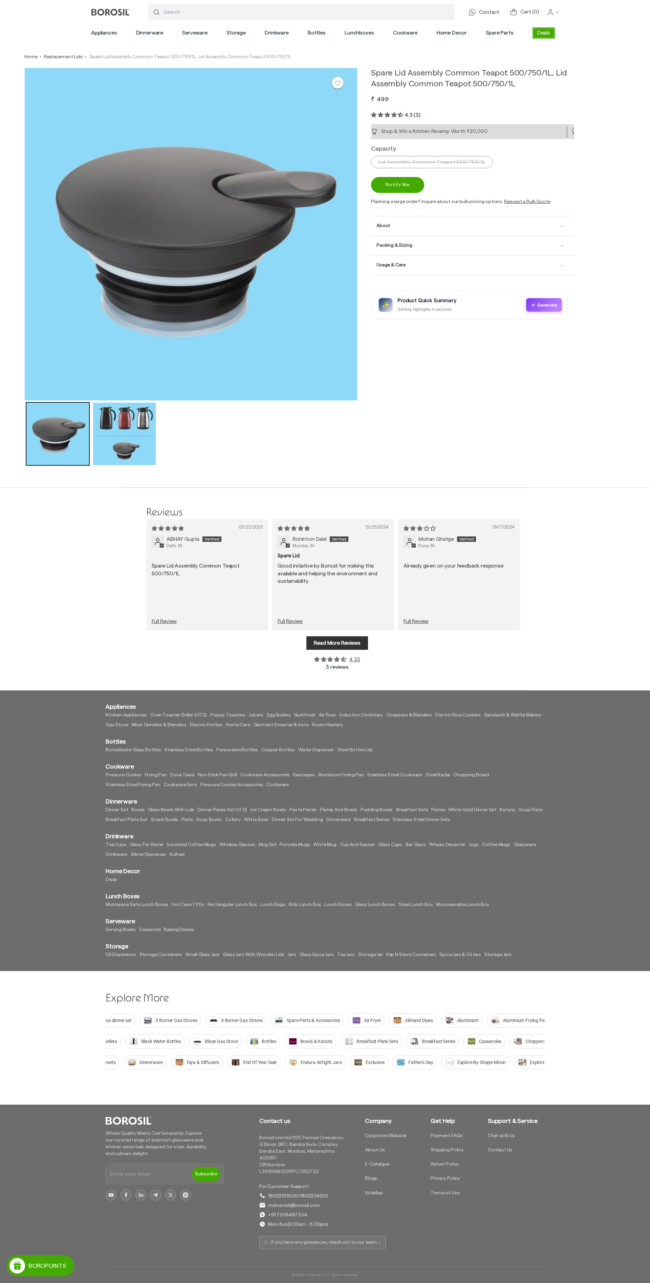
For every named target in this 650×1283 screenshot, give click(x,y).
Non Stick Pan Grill (217, 775)
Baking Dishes (179, 929)
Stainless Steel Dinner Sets (421, 819)
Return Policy (445, 1164)
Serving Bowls (121, 929)
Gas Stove (117, 725)
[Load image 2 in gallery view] (124, 434)
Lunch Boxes (337, 904)
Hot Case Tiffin (188, 904)
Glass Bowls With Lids (171, 810)
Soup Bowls (208, 819)
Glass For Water (147, 844)
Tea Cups (116, 844)
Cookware (405, 33)
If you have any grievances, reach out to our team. (324, 1242)
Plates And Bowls (338, 810)
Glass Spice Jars (316, 954)
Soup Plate (530, 810)
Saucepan (304, 775)
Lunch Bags (272, 904)
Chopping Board (471, 775)
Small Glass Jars (202, 954)
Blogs (371, 1178)
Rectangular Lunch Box (232, 904)
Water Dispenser (316, 750)
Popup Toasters (227, 715)
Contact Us (500, 1150)
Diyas (111, 879)
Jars (292, 954)
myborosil (314, 1275)
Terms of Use (445, 1193)
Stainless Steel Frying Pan (133, 784)
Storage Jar (370, 954)
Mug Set (268, 844)
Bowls (137, 810)
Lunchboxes (359, 33)
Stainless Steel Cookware (394, 775)
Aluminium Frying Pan (341, 775)
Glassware (525, 844)
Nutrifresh (305, 715)
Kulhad (177, 854)
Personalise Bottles (237, 750)
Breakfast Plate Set (127, 819)
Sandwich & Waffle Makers (512, 715)
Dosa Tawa (182, 775)
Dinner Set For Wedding (297, 819)
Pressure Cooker (124, 775)
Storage (236, 33)
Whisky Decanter (447, 844)
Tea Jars (346, 954)
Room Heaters (327, 725)
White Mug (325, 844)
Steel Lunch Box (415, 904)
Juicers (256, 715)
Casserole (150, 929)
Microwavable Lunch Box (462, 904)
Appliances (104, 33)
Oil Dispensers (121, 954)
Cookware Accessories (265, 775)
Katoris (507, 810)
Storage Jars (498, 954)
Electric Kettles (206, 725)
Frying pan (156, 775)
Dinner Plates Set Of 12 (222, 810)
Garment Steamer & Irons (281, 725)
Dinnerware (149, 33)
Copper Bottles (278, 750)
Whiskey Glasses (237, 844)
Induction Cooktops (361, 715)
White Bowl (256, 819)
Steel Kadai (438, 775)
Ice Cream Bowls (268, 810)
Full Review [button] (164, 621)
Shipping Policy (447, 1150)
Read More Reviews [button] (337, 643)
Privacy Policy (445, 1178)
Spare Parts (499, 33)
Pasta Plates (303, 810)
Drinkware (277, 33)
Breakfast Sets (412, 810)
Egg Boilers (279, 715)
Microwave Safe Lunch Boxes (137, 904)
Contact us (274, 1121)
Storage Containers (160, 954)
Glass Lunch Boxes (375, 904)
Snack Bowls (164, 819)
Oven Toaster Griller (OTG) (178, 715)
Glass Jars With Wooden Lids (253, 954)
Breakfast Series (371, 819)
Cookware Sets (180, 784)
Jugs (473, 844)
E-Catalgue (377, 1164)
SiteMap (374, 1193)
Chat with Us (501, 1135)
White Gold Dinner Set (472, 810)
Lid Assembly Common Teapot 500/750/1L (431, 162)
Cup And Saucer (357, 844)
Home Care (238, 725)
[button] (104, 33)
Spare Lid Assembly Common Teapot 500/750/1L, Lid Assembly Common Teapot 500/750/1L (190, 56)
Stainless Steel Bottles (189, 750)
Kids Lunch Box (305, 904)
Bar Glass (416, 844)
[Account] (553, 12)
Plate (187, 819)
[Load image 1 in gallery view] (57, 434)
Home (30, 56)
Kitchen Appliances (126, 715)
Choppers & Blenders (409, 715)
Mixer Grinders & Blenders (159, 725)
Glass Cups (390, 844)
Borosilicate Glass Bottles (133, 750)
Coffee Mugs (496, 844)
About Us (375, 1150)
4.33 (354, 659)
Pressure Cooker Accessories (231, 784)
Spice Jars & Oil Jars (460, 954)
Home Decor (452, 33)
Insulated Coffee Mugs (191, 844)
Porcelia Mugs (295, 844)
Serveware (195, 33)
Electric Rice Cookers (458, 715)
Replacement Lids (63, 56)
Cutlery (233, 819)
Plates (438, 810)
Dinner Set (117, 810)
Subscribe (206, 1174)
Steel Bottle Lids (355, 750)
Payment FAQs (446, 1135)
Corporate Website (386, 1135)
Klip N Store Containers (411, 954)
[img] (168, 528)
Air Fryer (327, 715)
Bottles (317, 33)
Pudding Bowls (377, 810)
